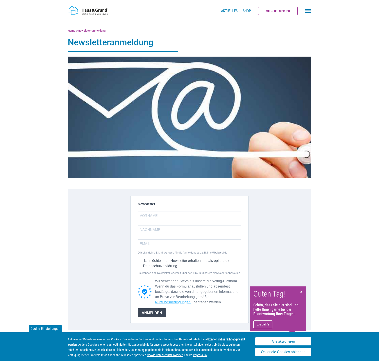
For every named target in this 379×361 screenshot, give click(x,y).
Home (71, 30)
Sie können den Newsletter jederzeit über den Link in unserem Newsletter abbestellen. (189, 273)
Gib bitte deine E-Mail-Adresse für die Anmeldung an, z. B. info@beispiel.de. (183, 252)
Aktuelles (229, 11)
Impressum (200, 355)
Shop (247, 11)
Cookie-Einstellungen (45, 329)
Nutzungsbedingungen (173, 302)
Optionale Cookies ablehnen (283, 352)
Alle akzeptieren (283, 341)
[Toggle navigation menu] (308, 11)
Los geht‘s (262, 324)
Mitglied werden (278, 11)
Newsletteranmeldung (91, 30)
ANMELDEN (152, 313)
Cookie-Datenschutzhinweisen (165, 355)
